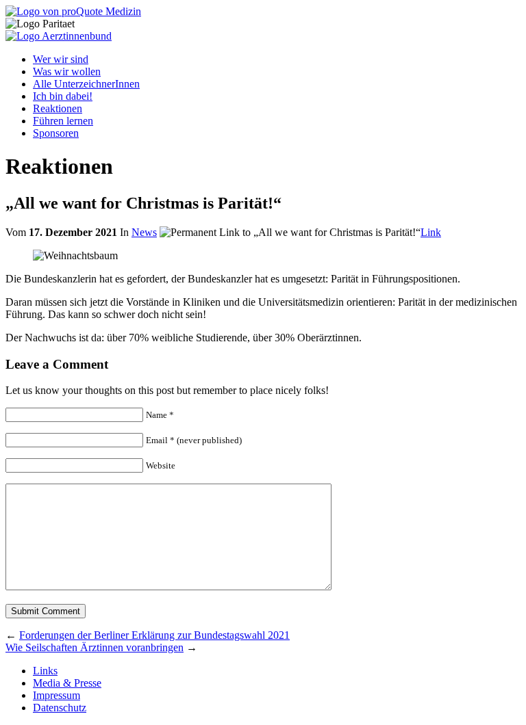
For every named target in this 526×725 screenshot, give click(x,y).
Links (45, 670)
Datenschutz (59, 707)
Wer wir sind (60, 59)
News (144, 232)
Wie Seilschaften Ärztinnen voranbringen (94, 647)
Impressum (56, 695)
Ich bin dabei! (62, 96)
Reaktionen (57, 108)
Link (431, 232)
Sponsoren (56, 133)
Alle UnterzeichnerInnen (86, 84)
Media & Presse (67, 683)
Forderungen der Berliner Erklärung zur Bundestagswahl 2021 (154, 635)
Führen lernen (63, 121)
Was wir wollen (67, 71)
